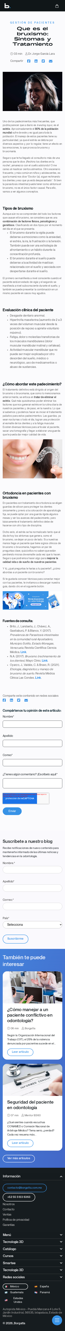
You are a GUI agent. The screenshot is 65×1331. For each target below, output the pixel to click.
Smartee (9, 1263)
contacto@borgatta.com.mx (24, 1187)
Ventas (7, 1214)
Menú (7, 1235)
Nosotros (9, 1204)
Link (23, 652)
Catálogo (9, 1249)
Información (11, 1176)
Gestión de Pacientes (32, 22)
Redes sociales (14, 1277)
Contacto (8, 1209)
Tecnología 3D (13, 1242)
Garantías (9, 1225)
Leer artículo (20, 1052)
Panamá (44, 1292)
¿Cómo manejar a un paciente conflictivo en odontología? (30, 1015)
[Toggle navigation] (57, 1320)
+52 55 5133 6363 (19, 1197)
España (44, 1286)
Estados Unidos (18, 1300)
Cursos (8, 1256)
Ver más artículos (18, 1158)
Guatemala (16, 1292)
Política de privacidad (16, 1219)
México (14, 1286)
